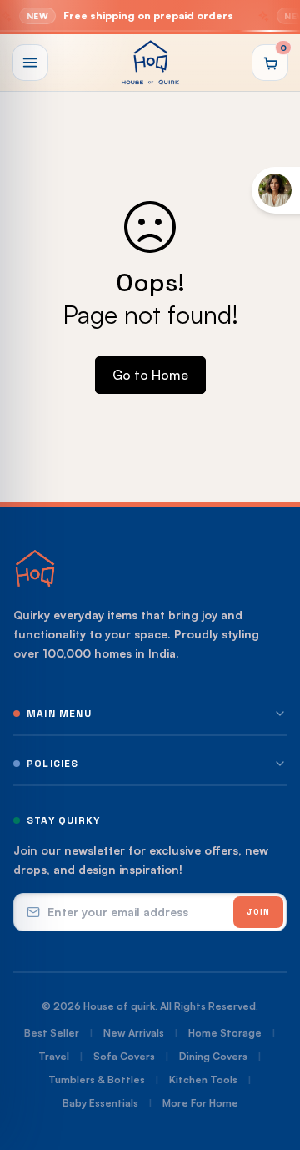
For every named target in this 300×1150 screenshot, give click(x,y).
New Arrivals (133, 1032)
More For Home (200, 1103)
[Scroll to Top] (270, 1061)
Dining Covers (213, 1056)
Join (258, 911)
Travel (53, 1056)
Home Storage (225, 1032)
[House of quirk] (150, 63)
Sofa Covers (124, 1056)
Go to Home (150, 374)
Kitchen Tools (203, 1079)
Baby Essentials (100, 1103)
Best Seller (51, 1032)
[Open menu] (30, 62)
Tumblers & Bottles (96, 1079)
